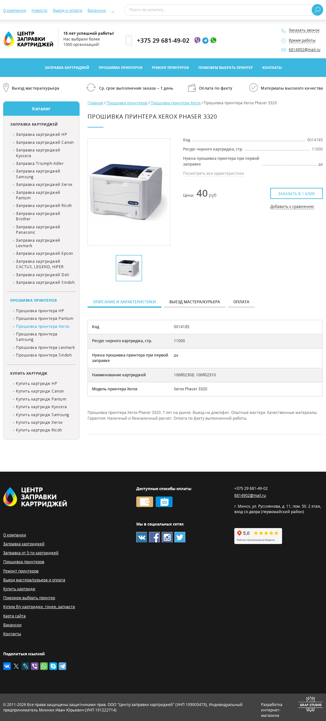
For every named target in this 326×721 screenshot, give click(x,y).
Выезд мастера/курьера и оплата (34, 580)
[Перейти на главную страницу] (28, 39)
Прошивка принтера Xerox (43, 326)
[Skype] (53, 666)
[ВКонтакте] (7, 666)
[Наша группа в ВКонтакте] (141, 537)
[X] (16, 666)
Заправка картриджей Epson (44, 253)
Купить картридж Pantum (41, 399)
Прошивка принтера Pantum (44, 318)
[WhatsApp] (44, 666)
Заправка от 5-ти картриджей (31, 552)
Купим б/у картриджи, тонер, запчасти (39, 606)
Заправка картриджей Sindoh (45, 282)
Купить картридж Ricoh (39, 430)
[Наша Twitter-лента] (179, 537)
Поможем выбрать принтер (225, 67)
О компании (14, 10)
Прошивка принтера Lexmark (45, 347)
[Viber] (35, 666)
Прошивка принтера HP (40, 310)
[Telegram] (62, 666)
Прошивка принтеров (120, 67)
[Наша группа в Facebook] (154, 537)
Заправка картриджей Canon (45, 142)
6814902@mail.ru (304, 49)
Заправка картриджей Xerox (44, 184)
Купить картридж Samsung (42, 414)
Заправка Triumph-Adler (40, 163)
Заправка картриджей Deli (42, 274)
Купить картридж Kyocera (41, 406)
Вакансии (97, 10)
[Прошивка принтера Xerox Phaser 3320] (128, 192)
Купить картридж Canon (40, 391)
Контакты (272, 67)
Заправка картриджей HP (41, 134)
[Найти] (317, 10)
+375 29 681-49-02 (163, 40)
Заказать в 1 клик (296, 193)
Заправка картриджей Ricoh (44, 205)
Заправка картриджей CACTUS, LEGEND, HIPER (40, 264)
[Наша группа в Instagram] (167, 537)
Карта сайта (14, 616)
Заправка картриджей (67, 67)
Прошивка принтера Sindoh (44, 355)
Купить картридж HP (36, 383)
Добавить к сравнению (292, 206)
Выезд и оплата (67, 10)
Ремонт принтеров (170, 67)
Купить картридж (28, 373)
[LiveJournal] (25, 666)
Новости (39, 10)
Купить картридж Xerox (39, 422)
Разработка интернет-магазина (271, 710)
